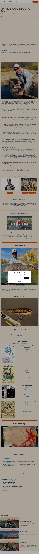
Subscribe (27, 278)
